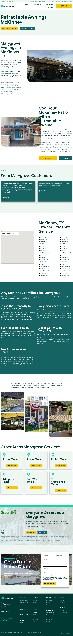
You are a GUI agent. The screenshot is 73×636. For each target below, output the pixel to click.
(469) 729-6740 (14, 93)
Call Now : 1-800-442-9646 (7, 1)
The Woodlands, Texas (58, 481)
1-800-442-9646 (5, 612)
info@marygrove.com (7, 610)
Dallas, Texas (59, 459)
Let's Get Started (49, 583)
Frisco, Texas (10, 459)
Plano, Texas (34, 459)
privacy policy (50, 579)
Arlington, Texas (8, 480)
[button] (36, 203)
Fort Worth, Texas (34, 480)
